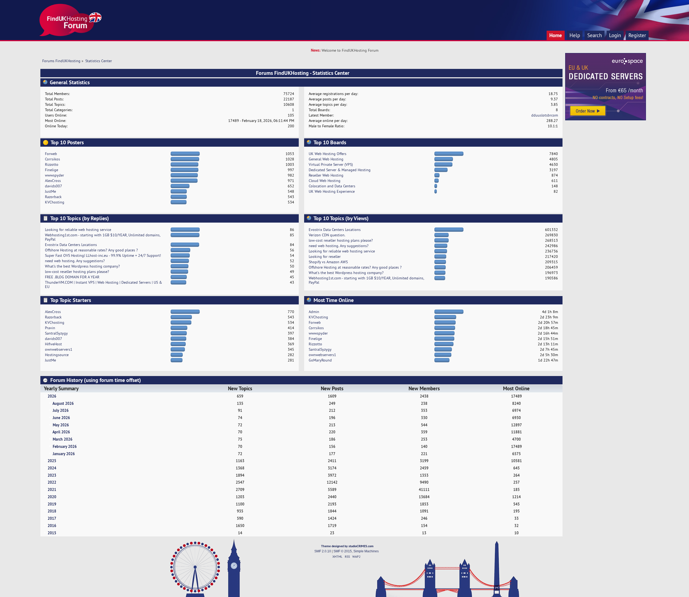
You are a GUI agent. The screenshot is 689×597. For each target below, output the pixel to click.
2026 (52, 396)
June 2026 (61, 417)
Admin (314, 311)
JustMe (50, 191)
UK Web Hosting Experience (332, 191)
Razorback (53, 196)
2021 (52, 489)
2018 (52, 511)
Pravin (50, 327)
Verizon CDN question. (327, 235)
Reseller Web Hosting (326, 175)
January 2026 (64, 453)
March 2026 (62, 439)
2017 (52, 518)
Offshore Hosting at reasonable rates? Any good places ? (91, 250)
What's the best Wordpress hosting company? (82, 266)
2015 (52, 532)
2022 (52, 482)
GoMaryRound (320, 360)
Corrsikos (52, 159)
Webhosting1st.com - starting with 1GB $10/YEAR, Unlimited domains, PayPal (102, 237)
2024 (52, 467)
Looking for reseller (325, 256)
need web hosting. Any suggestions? (75, 260)
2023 (52, 475)
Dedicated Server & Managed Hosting (340, 169)
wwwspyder (54, 175)
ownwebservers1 (58, 349)
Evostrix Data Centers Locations (71, 244)
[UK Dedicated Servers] (605, 119)
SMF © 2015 (342, 551)
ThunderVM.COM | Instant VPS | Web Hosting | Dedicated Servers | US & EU (103, 284)
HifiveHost (53, 344)
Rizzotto (51, 164)
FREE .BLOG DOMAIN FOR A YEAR (72, 277)
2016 (52, 525)
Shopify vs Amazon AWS (328, 261)
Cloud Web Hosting (324, 180)
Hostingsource (57, 354)
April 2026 (61, 431)
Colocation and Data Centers (332, 186)
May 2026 (61, 424)
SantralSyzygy (56, 333)
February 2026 (65, 446)
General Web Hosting (326, 159)
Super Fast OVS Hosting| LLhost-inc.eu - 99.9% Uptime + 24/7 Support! (103, 255)
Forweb (51, 153)
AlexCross (53, 180)
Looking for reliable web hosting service (78, 229)
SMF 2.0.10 (322, 551)
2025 (52, 460)
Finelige (51, 169)
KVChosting (54, 202)
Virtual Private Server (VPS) (331, 164)
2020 (52, 496)
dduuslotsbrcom (544, 115)
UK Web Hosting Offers (327, 153)
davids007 (53, 186)
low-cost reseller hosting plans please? (77, 271)
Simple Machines (366, 551)
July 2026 (61, 410)
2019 (52, 504)
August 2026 (63, 403)
